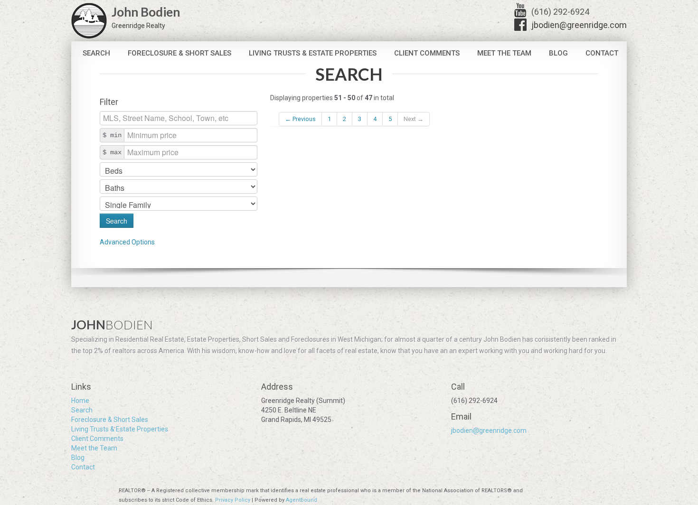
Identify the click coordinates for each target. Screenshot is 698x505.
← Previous (300, 118)
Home (80, 400)
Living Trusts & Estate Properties (313, 53)
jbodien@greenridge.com (579, 25)
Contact (601, 53)
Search (96, 53)
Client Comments (427, 53)
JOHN (112, 324)
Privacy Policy (232, 500)
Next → (414, 118)
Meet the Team (504, 53)
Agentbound (301, 500)
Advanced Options (127, 242)
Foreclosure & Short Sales (179, 53)
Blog (558, 53)
